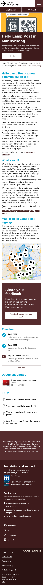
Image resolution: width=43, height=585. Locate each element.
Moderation (6, 566)
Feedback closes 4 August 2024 (21, 315)
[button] (39, 3)
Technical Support (9, 570)
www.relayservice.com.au (21, 485)
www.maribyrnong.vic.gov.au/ (18, 516)
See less (21, 368)
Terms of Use (7, 557)
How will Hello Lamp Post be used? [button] (21, 399)
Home (4, 63)
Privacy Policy (7, 552)
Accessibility (6, 561)
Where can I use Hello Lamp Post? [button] (21, 406)
